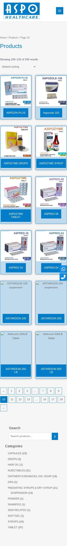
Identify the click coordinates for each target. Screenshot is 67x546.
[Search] (55, 436)
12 (20, 399)
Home (3, 37)
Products (13, 37)
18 (61, 399)
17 (52, 399)
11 (12, 399)
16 (44, 399)
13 (28, 399)
